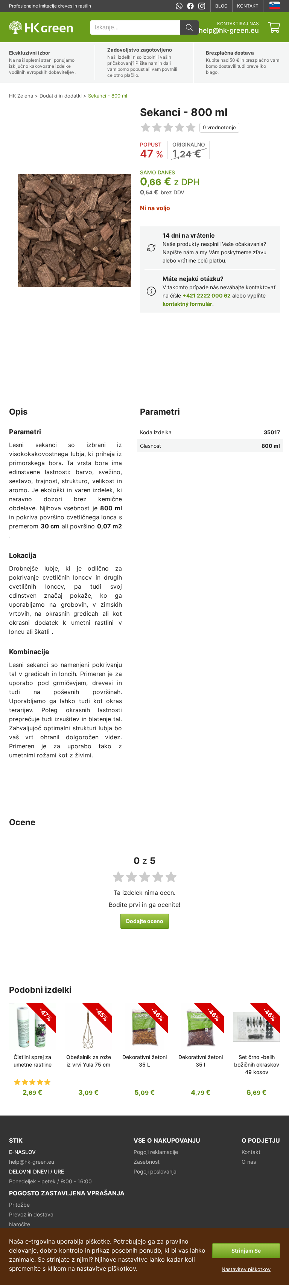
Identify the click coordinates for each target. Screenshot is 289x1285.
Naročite (19, 1224)
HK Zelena (20, 16)
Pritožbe (19, 1204)
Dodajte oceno (144, 921)
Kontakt (248, 6)
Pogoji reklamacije (156, 1152)
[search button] (189, 27)
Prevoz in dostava (31, 1214)
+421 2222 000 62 (207, 295)
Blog (221, 6)
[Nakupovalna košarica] (274, 27)
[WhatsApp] (179, 6)
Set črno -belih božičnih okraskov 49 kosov (256, 1064)
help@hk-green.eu (229, 30)
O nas (249, 1161)
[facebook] (190, 6)
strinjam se (246, 1250)
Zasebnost (147, 1161)
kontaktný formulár (187, 304)
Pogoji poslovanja (155, 1171)
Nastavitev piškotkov (246, 1269)
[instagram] (201, 6)
